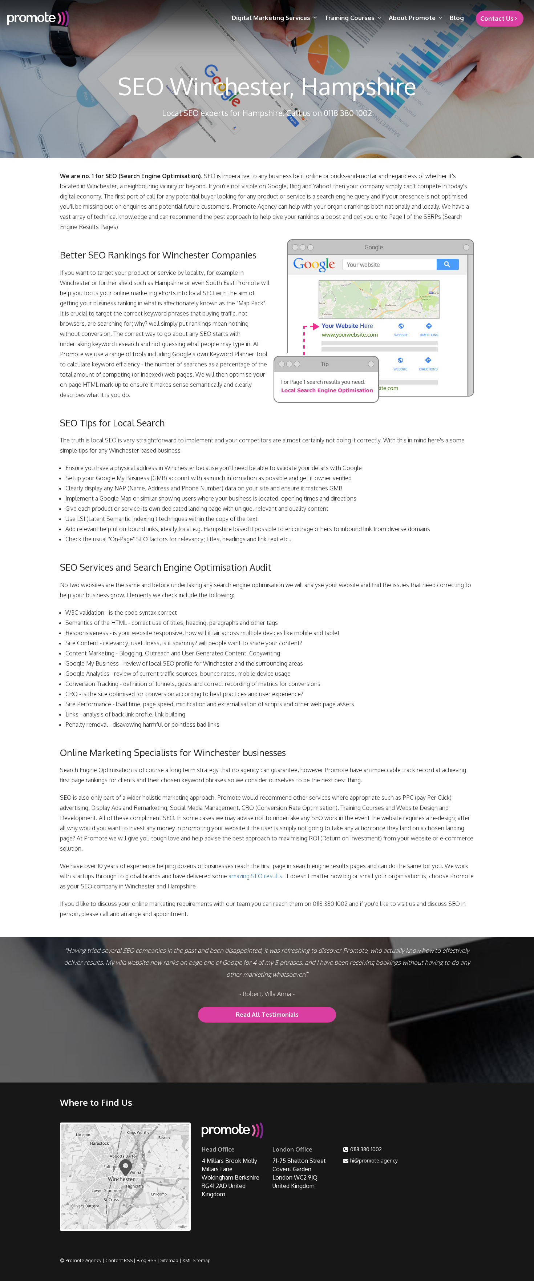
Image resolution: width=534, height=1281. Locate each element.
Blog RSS (146, 1260)
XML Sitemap (196, 1260)
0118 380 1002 (366, 1149)
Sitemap (169, 1260)
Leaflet (181, 1226)
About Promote (412, 17)
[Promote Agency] (66, 19)
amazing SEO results (255, 876)
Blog (457, 17)
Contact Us (497, 18)
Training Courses (349, 17)
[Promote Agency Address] (232, 1132)
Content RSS (119, 1260)
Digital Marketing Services (271, 17)
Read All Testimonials (267, 1014)
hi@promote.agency (374, 1160)
